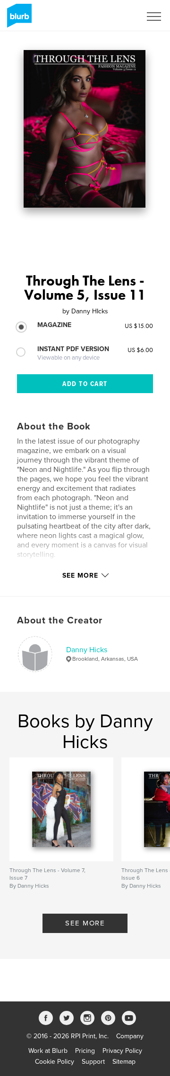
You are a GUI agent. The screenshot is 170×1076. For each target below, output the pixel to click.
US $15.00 (139, 325)
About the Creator (59, 620)
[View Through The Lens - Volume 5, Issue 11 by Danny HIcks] (84, 129)
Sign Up (117, 16)
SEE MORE (85, 923)
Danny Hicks (86, 650)
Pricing (85, 1051)
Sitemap (124, 1062)
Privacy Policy (122, 1051)
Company (130, 1036)
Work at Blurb (48, 1051)
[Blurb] (17, 19)
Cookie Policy (54, 1062)
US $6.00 (140, 349)
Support (93, 1062)
